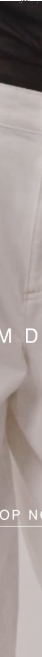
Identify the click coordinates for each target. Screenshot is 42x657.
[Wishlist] (39, 2)
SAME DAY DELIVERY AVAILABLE (23, 0)
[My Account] (37, 2)
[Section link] (21, 329)
